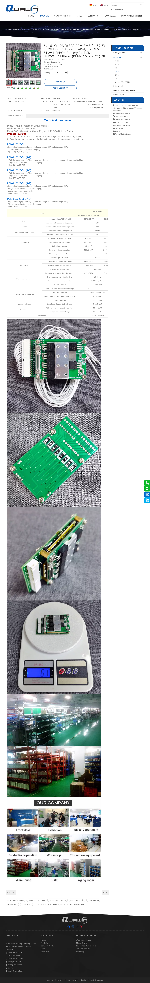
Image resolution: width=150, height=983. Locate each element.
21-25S (117, 75)
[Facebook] (68, 926)
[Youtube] (81, 926)
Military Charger (82, 943)
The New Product (83, 949)
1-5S (117, 61)
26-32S (117, 78)
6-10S (117, 64)
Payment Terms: (47, 101)
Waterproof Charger (83, 940)
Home (43, 940)
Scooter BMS (12, 904)
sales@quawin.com (122, 125)
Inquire (58, 81)
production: (45, 110)
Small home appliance (56, 904)
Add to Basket (59, 88)
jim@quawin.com (121, 122)
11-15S (117, 68)
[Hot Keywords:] (141, 5)
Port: (9, 101)
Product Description (15, 116)
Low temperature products (86, 946)
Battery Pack (118, 86)
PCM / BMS (117, 57)
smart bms (40, 904)
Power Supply (118, 95)
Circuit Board (27, 904)
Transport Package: (80, 101)
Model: (10, 98)
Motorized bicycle (77, 900)
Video (43, 949)
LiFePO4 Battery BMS (36, 900)
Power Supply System (15, 900)
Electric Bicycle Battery (57, 900)
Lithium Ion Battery (76, 904)
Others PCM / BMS (122, 82)
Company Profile (47, 946)
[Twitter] (77, 926)
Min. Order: (12, 110)
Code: (75, 98)
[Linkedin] (72, 926)
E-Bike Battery (93, 900)
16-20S (117, 71)
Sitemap (99, 980)
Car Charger (80, 952)
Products (44, 943)
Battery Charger (119, 53)
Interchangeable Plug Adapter (124, 90)
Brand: (43, 98)
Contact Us (45, 952)
